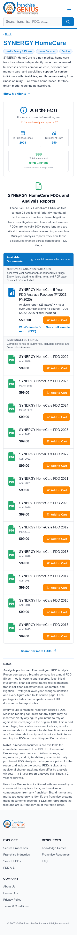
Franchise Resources (56, 854)
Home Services (46, 51)
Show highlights (14, 93)
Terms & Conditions (16, 906)
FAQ (45, 861)
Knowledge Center (54, 848)
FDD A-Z (9, 867)
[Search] (68, 21)
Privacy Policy (12, 899)
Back (7, 34)
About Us (9, 886)
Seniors (66, 51)
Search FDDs (12, 861)
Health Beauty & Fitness (19, 51)
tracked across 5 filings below (38, 167)
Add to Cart (59, 320)
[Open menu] (69, 8)
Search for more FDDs (36, 651)
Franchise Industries (16, 854)
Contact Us (10, 893)
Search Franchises (15, 848)
